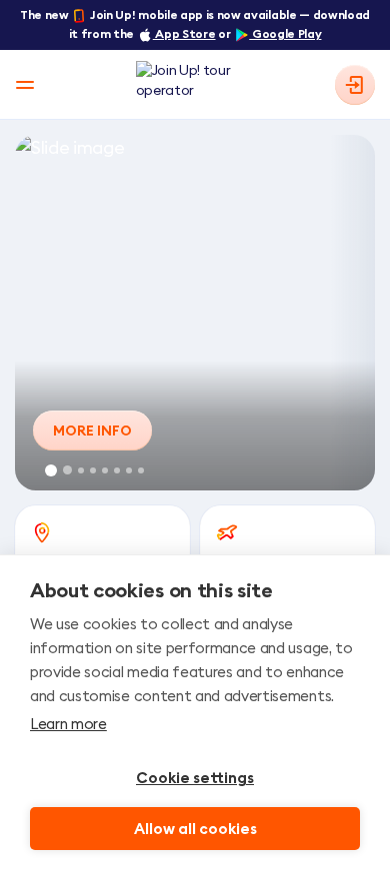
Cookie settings (195, 777)
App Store (184, 33)
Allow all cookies (195, 828)
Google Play (285, 33)
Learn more (68, 723)
